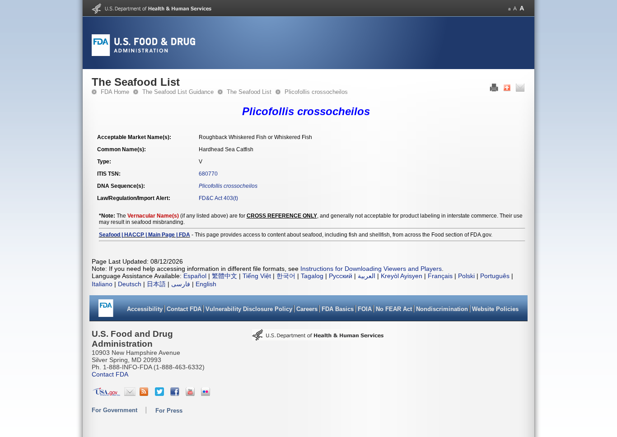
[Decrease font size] (509, 8)
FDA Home (115, 91)
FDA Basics (338, 309)
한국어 (285, 275)
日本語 (156, 284)
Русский (340, 275)
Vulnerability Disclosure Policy (249, 309)
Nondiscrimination (442, 309)
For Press (168, 410)
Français (440, 275)
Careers (307, 309)
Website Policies (495, 309)
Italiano (102, 284)
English (206, 284)
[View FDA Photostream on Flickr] (206, 393)
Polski (466, 275)
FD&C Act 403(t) (218, 198)
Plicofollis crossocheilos (316, 91)
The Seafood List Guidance (178, 91)
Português (494, 275)
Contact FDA (184, 309)
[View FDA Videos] (191, 393)
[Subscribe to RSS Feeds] (145, 393)
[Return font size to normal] (515, 8)
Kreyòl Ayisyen (401, 275)
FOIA (365, 309)
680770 (208, 174)
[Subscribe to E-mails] (130, 393)
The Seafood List (249, 91)
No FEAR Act (394, 309)
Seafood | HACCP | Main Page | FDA (144, 235)
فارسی (180, 284)
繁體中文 (224, 275)
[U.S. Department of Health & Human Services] (318, 337)
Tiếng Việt (257, 275)
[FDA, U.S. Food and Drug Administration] (143, 54)
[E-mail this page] (520, 90)
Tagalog (312, 275)
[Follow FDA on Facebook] (176, 393)
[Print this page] (494, 90)
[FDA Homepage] (105, 311)
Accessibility (145, 309)
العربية (366, 275)
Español (194, 275)
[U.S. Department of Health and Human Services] (151, 12)
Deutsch (129, 284)
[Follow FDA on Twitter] (160, 393)
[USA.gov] (106, 393)
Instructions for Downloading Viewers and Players (371, 268)
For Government (114, 410)
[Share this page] (507, 90)
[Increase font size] (521, 8)
